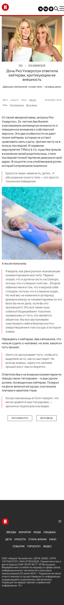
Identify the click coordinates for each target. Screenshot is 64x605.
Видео (47, 546)
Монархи (25, 532)
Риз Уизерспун (17, 105)
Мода (37, 532)
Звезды (11, 532)
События (19, 546)
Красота (20, 539)
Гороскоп (34, 546)
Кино (52, 539)
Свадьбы (49, 532)
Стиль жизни (37, 539)
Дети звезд (31, 105)
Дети (8, 539)
